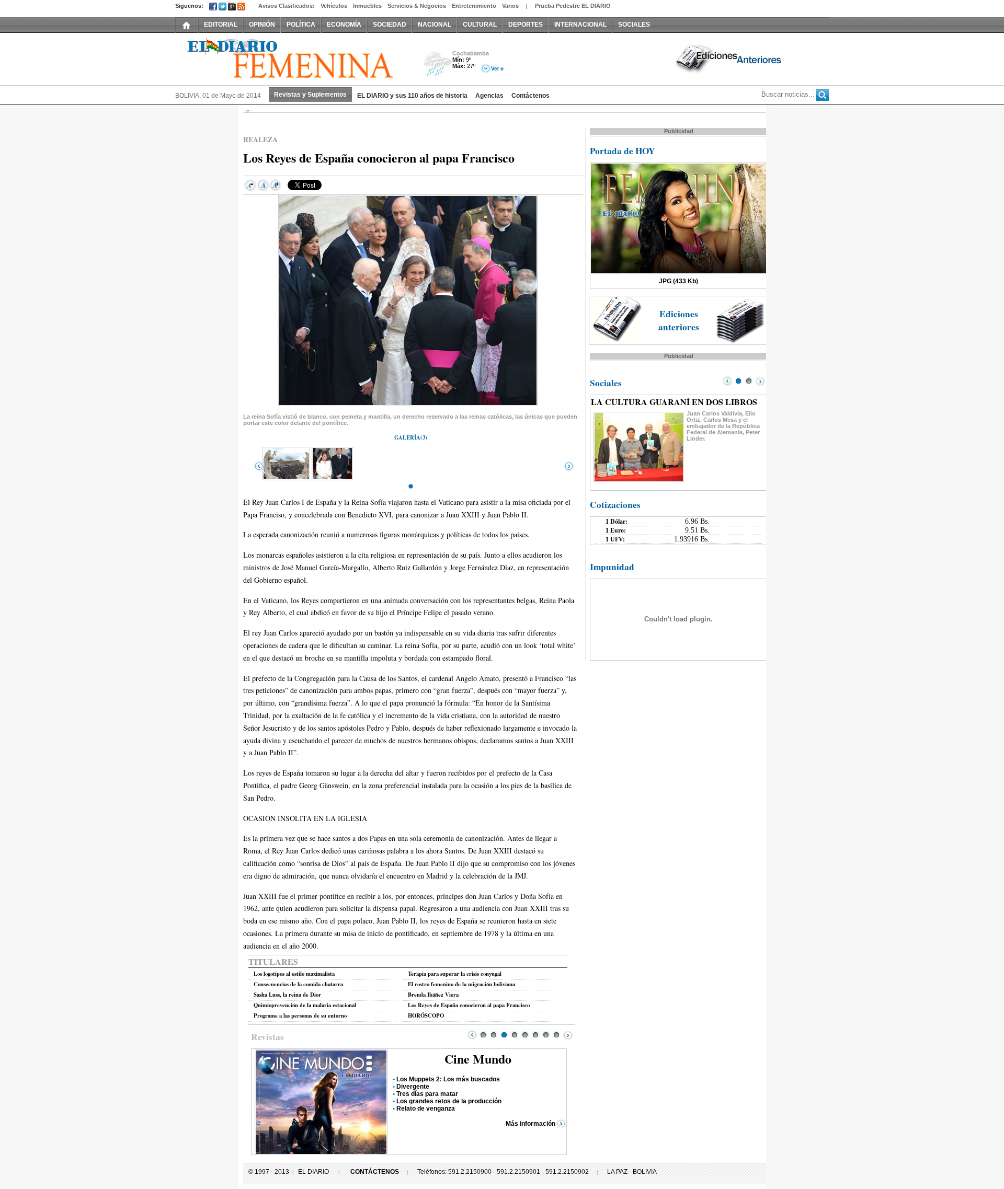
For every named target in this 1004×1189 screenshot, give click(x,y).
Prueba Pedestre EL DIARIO (573, 6)
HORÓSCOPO (426, 1015)
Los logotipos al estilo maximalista (294, 973)
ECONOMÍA (344, 24)
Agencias (489, 95)
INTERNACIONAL (580, 24)
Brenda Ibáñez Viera (433, 994)
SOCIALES (634, 24)
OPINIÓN (262, 24)
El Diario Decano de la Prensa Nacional (292, 58)
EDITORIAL (220, 24)
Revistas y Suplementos (310, 94)
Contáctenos (530, 95)
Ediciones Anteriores (729, 58)
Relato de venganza (425, 1108)
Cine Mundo (477, 1058)
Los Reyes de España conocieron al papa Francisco (469, 1005)
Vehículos (334, 6)
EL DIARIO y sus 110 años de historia (412, 95)
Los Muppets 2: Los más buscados (448, 1079)
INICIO (186, 24)
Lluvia (438, 64)
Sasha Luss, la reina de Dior (287, 994)
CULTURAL (480, 24)
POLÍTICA (301, 24)
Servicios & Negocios (416, 6)
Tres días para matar (427, 1094)
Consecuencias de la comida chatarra (298, 984)
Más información (530, 1123)
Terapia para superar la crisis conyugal (454, 973)
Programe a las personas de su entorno (300, 1015)
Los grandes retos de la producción (448, 1101)
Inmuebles (367, 6)
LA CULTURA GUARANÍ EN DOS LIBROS (674, 402)
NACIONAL (434, 24)
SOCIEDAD (389, 24)
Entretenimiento (474, 6)
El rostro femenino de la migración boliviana (461, 984)
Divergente (412, 1086)
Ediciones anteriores (678, 320)
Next (568, 1035)
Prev (472, 1035)
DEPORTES (525, 24)
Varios (510, 6)
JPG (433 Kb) (678, 281)
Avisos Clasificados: (286, 6)
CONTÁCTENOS (374, 1171)
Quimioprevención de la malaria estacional (305, 1005)
